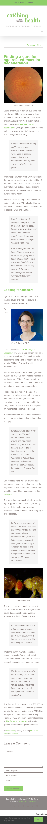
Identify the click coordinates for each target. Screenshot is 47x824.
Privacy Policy (41, 814)
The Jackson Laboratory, (17, 721)
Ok (38, 819)
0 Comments (13, 733)
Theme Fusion (32, 801)
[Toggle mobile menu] (42, 32)
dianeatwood (10, 731)
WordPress (22, 801)
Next (39, 45)
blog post (8, 494)
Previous (31, 45)
